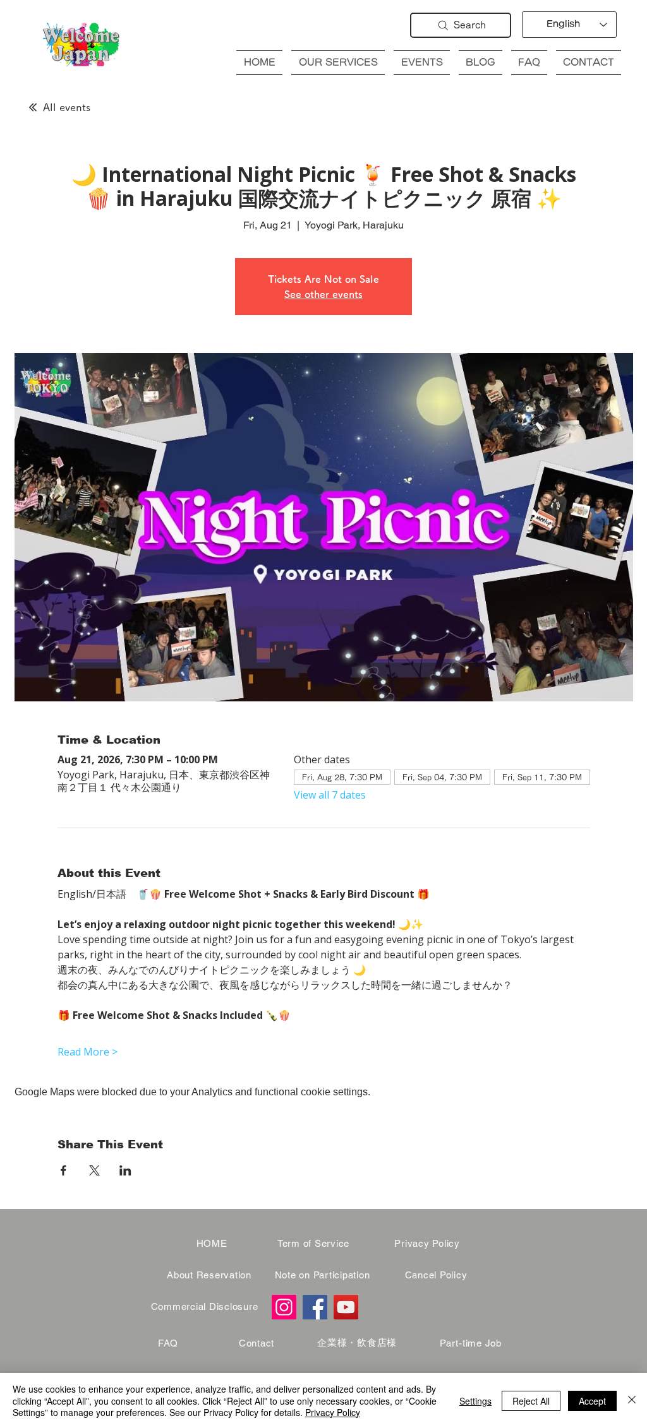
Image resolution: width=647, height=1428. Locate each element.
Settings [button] (475, 1401)
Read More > (87, 1051)
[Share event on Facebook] (63, 1170)
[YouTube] (346, 1307)
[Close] (631, 1400)
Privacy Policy (332, 1412)
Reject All (531, 1401)
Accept (592, 1401)
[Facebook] (315, 1307)
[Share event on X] (94, 1170)
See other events (323, 294)
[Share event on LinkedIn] (125, 1170)
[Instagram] (284, 1307)
